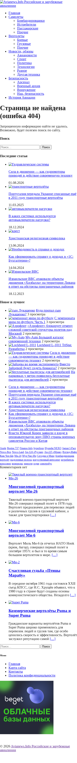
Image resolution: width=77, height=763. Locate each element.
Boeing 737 (13, 448)
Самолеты (16, 17)
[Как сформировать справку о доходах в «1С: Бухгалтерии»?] (36, 249)
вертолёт (4, 459)
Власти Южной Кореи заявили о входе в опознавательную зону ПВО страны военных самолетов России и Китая (42, 436)
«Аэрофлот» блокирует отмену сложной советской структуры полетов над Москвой (41, 329)
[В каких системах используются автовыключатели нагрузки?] (30, 209)
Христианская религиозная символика (37, 238)
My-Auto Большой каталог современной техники (36, 339)
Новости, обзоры (21, 51)
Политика (24, 63)
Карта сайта (17, 667)
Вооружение (26, 90)
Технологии (26, 67)
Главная (14, 13)
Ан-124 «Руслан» (34, 452)
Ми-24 (17, 455)
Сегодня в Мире (46, 455)
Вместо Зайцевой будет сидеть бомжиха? (39, 366)
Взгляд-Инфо (69, 452)
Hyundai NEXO (53, 448)
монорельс (17, 463)
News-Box (5, 452)
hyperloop (39, 448)
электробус (46, 463)
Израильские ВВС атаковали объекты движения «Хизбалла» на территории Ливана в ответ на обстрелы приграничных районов (42, 282)
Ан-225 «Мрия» (53, 452)
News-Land (18, 452)
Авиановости (27, 55)
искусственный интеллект (46, 459)
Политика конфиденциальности (32, 675)
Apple (3, 448)
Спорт (21, 59)
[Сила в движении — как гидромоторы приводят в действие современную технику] (29, 164)
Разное (22, 70)
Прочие (22, 32)
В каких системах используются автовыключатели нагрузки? (32, 218)
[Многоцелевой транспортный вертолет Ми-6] (14, 522)
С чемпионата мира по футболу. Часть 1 (42, 320)
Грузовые (24, 43)
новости (28, 463)
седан (36, 463)
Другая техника (28, 74)
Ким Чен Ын (6, 455)
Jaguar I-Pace (69, 448)
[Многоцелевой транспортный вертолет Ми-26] (43, 478)
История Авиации (22, 97)
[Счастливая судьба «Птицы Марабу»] (14, 562)
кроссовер (5, 463)
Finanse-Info (26, 448)
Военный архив (28, 86)
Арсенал (23, 82)
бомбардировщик (64, 455)
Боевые (22, 40)
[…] (53, 515)
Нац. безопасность (30, 93)
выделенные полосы (21, 459)
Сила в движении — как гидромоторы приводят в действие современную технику (41, 173)
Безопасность (18, 78)
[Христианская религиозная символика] (14, 231)
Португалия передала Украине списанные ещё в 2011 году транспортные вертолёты (42, 195)
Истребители (26, 24)
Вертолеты (16, 36)
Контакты (16, 671)
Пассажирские (27, 28)
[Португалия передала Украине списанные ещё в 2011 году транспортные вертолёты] (29, 186)
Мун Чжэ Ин (29, 455)
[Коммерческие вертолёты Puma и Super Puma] (18, 602)
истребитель (67, 459)
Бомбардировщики (31, 20)
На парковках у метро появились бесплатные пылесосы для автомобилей (42, 375)
